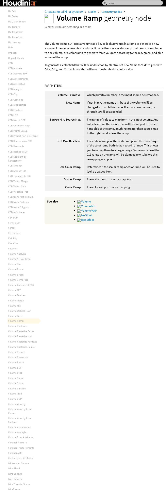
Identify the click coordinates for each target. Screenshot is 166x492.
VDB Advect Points (18, 79)
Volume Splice (15, 378)
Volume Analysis (17, 254)
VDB (10, 63)
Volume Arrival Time (19, 259)
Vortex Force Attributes (20, 458)
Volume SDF (14, 367)
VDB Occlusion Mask (19, 125)
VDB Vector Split (17, 186)
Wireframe (14, 489)
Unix (10, 47)
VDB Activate (15, 68)
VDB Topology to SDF (19, 176)
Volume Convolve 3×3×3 (21, 285)
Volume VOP (89, 210)
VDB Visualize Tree (18, 191)
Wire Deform (15, 479)
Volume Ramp (16, 320)
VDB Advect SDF (17, 84)
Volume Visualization (19, 427)
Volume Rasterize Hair (20, 336)
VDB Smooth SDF (17, 171)
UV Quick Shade (17, 21)
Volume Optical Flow (19, 311)
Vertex (11, 227)
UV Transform (15, 32)
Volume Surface (17, 388)
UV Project (13, 16)
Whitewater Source (18, 463)
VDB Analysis (15, 89)
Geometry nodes (111, 12)
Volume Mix (88, 206)
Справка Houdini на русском (64, 12)
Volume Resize (16, 362)
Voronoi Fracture (17, 442)
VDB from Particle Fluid (20, 196)
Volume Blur (15, 264)
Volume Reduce (16, 352)
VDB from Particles (18, 202)
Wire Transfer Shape (19, 484)
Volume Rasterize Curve (21, 331)
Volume (86, 201)
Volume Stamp (16, 383)
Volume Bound (16, 269)
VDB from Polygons (18, 207)
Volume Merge (16, 300)
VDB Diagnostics (17, 104)
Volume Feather (16, 295)
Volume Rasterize (17, 326)
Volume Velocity (17, 404)
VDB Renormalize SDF (20, 141)
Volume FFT (14, 290)
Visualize (13, 243)
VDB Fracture (15, 110)
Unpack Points (16, 58)
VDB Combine (15, 99)
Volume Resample (18, 357)
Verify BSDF (14, 223)
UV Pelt (12, 11)
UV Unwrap (14, 42)
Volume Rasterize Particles (22, 341)
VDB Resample (16, 146)
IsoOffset (86, 215)
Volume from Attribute (20, 437)
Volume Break (15, 274)
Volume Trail (15, 393)
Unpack (12, 52)
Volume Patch (15, 316)
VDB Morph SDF (16, 120)
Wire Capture (15, 473)
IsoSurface (87, 220)
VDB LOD (13, 115)
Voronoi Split (15, 453)
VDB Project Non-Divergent (22, 136)
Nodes (92, 12)
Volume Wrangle (17, 432)
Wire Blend (14, 468)
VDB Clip (12, 94)
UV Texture (14, 27)
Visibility (12, 238)
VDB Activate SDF (17, 73)
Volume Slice (15, 372)
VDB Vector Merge (18, 181)
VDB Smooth (15, 165)
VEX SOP (13, 217)
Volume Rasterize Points (21, 347)
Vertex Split (14, 233)
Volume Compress (18, 279)
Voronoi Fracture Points (21, 448)
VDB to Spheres (16, 212)
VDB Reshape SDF (18, 151)
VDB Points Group (18, 131)
